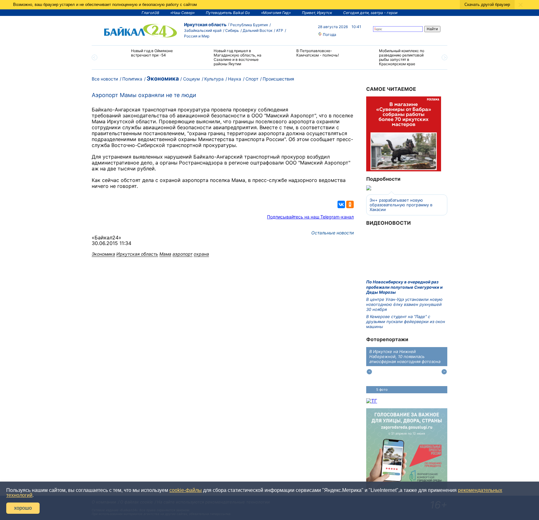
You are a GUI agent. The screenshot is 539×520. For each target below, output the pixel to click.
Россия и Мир (196, 36)
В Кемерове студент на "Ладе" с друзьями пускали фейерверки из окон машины (405, 321)
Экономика (163, 78)
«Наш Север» (182, 12)
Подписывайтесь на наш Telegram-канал (310, 216)
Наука (234, 78)
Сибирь (232, 30)
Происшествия (278, 78)
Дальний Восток (257, 30)
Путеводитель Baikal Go (228, 12)
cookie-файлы (185, 490)
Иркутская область (205, 24)
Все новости (105, 78)
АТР (279, 30)
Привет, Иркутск (317, 12)
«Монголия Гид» (276, 12)
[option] (145, 56)
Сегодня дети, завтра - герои (370, 12)
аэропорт (182, 254)
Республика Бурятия (249, 24)
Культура (214, 78)
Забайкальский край (202, 30)
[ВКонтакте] (341, 204)
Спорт (251, 78)
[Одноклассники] (350, 204)
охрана (201, 254)
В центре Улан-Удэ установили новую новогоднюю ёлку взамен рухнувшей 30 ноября (404, 304)
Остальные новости (332, 232)
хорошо (23, 508)
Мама (165, 254)
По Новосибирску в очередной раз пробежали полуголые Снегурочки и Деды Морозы (404, 287)
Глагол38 (150, 12)
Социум (191, 78)
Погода (329, 34)
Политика (132, 78)
